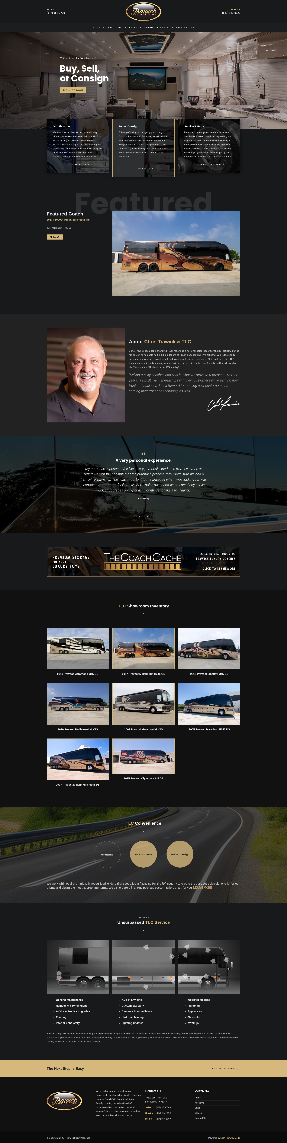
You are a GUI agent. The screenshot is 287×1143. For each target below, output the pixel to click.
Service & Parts (156, 27)
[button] (136, 517)
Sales (133, 27)
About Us (115, 27)
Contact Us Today (224, 1068)
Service (198, 1113)
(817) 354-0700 (56, 12)
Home (96, 27)
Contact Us (185, 27)
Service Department (209, 164)
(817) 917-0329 (231, 12)
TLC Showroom (73, 90)
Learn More (143, 168)
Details (55, 237)
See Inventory (77, 164)
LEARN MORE (202, 887)
